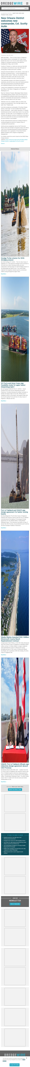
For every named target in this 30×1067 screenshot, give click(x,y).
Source (3, 143)
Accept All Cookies (14, 1064)
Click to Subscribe (15, 904)
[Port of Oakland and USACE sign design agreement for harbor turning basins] (15, 456)
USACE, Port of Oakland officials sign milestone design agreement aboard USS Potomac (15, 766)
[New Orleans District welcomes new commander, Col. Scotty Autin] (15, 41)
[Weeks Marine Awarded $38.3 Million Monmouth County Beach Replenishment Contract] (15, 583)
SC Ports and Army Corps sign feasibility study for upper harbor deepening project (13, 385)
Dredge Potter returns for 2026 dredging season (12, 259)
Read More (3, 273)
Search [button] (26, 8)
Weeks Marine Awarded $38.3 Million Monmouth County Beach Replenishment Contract (15, 639)
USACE (10, 15)
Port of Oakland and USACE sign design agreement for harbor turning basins (14, 512)
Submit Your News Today (15, 789)
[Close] (26, 1058)
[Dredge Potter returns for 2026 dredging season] (15, 204)
